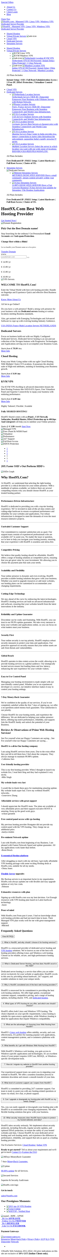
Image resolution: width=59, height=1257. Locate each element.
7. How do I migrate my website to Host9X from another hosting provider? (29, 1065)
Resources (5, 1239)
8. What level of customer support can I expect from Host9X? (26, 1083)
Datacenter (5, 1241)
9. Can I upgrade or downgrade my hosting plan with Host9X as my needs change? (29, 1100)
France (16, 325)
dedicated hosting (40, 998)
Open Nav (5, 19)
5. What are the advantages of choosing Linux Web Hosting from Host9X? (29, 1025)
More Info (5, 351)
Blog (9, 14)
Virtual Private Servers (16, 36)
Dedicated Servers (14, 41)
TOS (52, 1239)
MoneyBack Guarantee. (17, 1161)
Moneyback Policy (19, 1239)
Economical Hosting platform (14, 855)
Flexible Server (8, 874)
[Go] (28, 257)
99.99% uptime (7, 1171)
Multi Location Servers (29, 325)
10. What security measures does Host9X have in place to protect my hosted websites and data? (29, 1119)
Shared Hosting (13, 33)
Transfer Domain (8, 251)
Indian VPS (42, 1145)
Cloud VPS (12, 38)
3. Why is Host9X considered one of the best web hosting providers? (29, 985)
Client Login (12, 12)
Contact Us (11, 9)
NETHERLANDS (48, 325)
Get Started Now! (8, 220)
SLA (47, 1239)
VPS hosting (6, 950)
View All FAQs (8, 936)
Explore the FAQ (29, 1152)
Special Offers (7, 2)
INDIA (9, 325)
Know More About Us (11, 299)
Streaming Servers (14, 43)
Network (15, 1241)
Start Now (26, 426)
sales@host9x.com (9, 1196)
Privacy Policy (33, 1239)
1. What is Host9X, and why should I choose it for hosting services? (29, 942)
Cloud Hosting (29, 1145)
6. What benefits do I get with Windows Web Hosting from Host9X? (28, 1045)
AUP (42, 1239)
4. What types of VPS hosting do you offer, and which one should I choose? (29, 1005)
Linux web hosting (18, 1032)
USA (3, 325)
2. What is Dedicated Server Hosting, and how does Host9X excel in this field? (29, 965)
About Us (11, 7)
